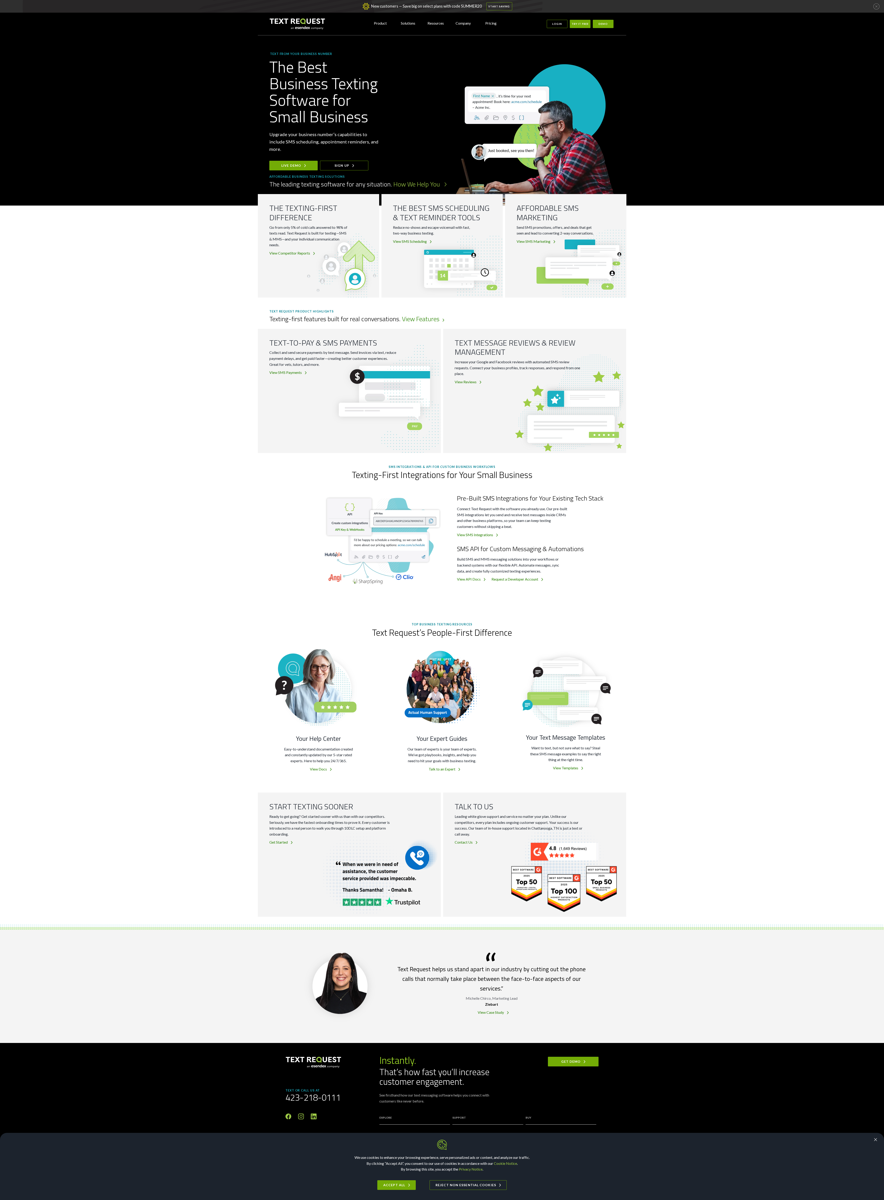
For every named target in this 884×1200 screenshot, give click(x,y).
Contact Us (464, 842)
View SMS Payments (285, 372)
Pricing (491, 23)
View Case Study (491, 1012)
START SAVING (499, 6)
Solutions (408, 23)
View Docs (318, 769)
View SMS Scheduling (410, 241)
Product (380, 23)
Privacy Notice (471, 1169)
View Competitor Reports (289, 253)
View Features (420, 319)
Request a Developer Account (514, 579)
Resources (435, 23)
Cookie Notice (505, 1163)
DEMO (603, 23)
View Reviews (466, 382)
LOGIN (557, 23)
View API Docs (469, 579)
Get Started (278, 842)
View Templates (565, 768)
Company (463, 23)
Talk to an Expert (442, 769)
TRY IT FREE (580, 23)
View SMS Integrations (475, 535)
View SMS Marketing (533, 241)
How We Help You (417, 184)
